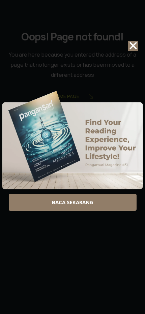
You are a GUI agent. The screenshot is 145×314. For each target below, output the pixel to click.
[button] (133, 46)
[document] (72, 157)
